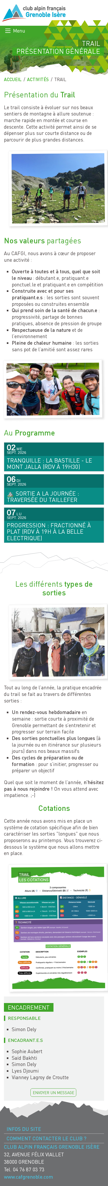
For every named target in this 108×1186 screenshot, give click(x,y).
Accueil (12, 79)
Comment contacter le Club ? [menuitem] (47, 1138)
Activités (38, 79)
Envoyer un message (53, 1092)
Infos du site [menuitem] (24, 1129)
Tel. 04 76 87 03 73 (24, 1169)
